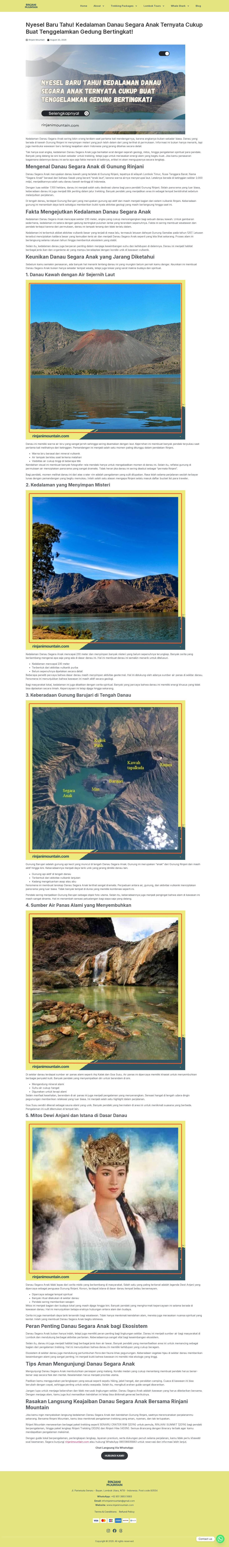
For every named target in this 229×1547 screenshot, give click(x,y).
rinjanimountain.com (76, 1441)
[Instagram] (108, 1531)
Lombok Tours (152, 5)
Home (83, 5)
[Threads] (121, 1531)
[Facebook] (114, 1531)
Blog (198, 5)
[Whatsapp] (220, 1539)
